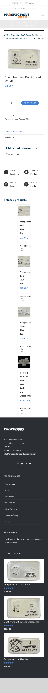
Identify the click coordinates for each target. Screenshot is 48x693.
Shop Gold (9, 496)
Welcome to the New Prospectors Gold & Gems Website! (23, 541)
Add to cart (30, 103)
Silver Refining (11, 515)
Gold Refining (11, 509)
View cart (40, 38)
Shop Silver (10, 502)
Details (27, 246)
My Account (10, 484)
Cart (7, 490)
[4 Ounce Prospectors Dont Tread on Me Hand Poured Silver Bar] (24, 59)
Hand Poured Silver (22, 119)
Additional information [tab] (13, 131)
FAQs (7, 521)
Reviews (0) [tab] (9, 137)
